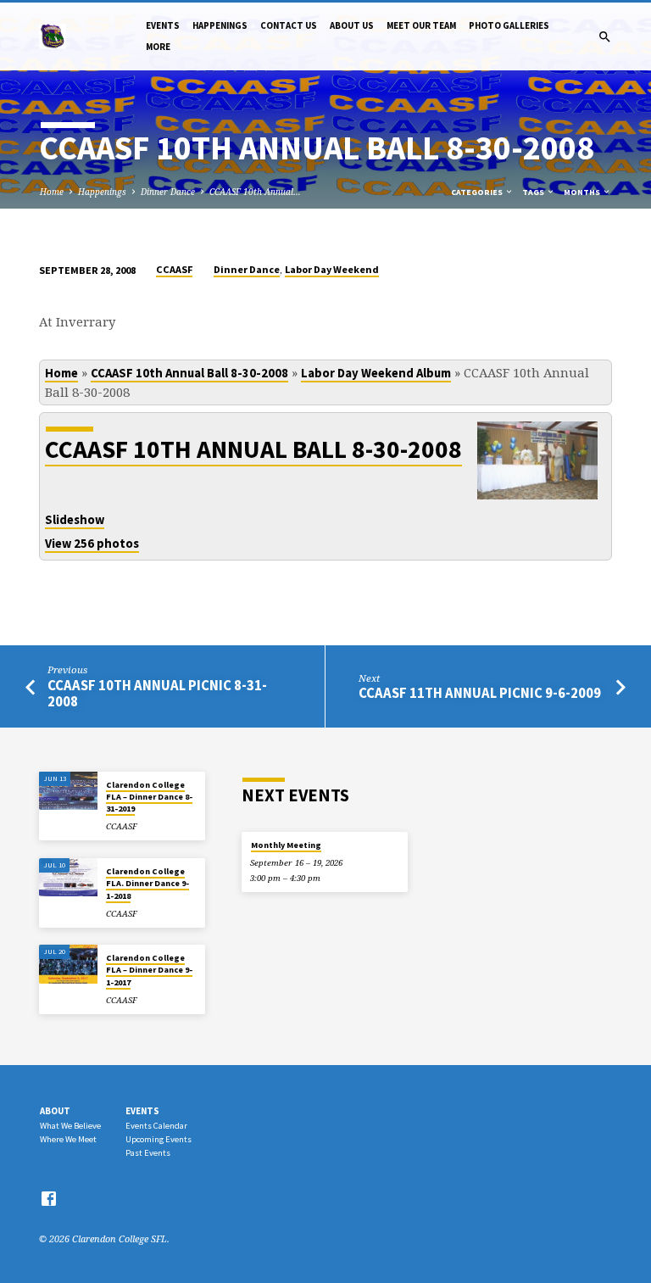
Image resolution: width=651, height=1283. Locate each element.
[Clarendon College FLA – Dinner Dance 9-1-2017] (68, 964)
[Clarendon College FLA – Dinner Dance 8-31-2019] (68, 791)
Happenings (220, 25)
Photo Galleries (509, 25)
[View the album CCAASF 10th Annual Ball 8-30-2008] (537, 491)
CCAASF (174, 269)
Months (583, 192)
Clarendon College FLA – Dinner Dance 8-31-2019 (149, 797)
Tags (534, 192)
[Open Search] (605, 37)
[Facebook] (48, 1198)
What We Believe (70, 1125)
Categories (477, 192)
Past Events (147, 1152)
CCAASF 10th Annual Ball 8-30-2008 (189, 373)
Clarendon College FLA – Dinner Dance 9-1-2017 (149, 970)
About (55, 1111)
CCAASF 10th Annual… (255, 192)
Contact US (288, 25)
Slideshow (74, 519)
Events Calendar (156, 1125)
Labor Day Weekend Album (376, 373)
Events (163, 25)
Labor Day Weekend (332, 269)
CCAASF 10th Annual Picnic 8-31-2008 (157, 694)
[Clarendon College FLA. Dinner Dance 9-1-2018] (68, 877)
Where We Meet (68, 1139)
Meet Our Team (421, 25)
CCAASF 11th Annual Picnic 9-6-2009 (480, 693)
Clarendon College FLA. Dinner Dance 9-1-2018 (147, 883)
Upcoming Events (158, 1139)
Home (52, 192)
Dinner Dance (168, 192)
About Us (352, 25)
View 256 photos (92, 543)
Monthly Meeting (286, 845)
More (158, 47)
